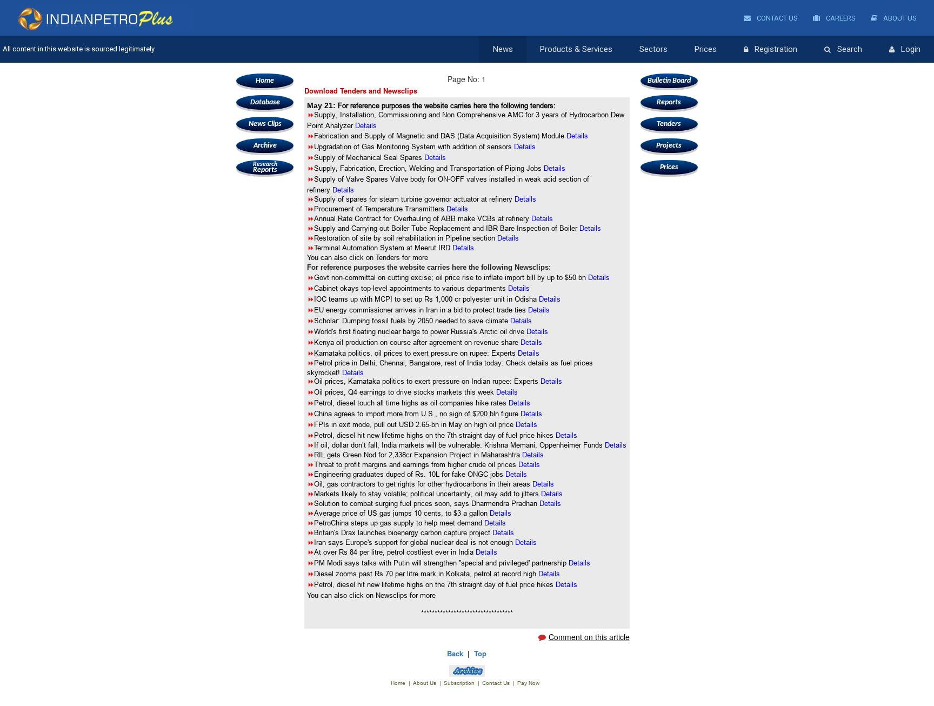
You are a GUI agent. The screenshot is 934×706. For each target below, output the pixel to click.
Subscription (459, 683)
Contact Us (776, 18)
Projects (669, 146)
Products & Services (576, 49)
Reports (265, 167)
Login (910, 49)
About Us (899, 18)
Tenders (669, 124)
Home (265, 81)
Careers (840, 18)
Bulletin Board (669, 81)
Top (480, 653)
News (503, 49)
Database (265, 102)
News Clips (265, 124)
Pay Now (528, 683)
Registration (776, 49)
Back (455, 653)
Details (435, 157)
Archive (265, 146)
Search (849, 49)
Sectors (653, 49)
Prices (706, 49)
